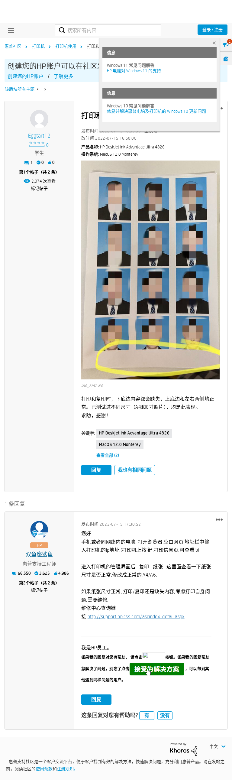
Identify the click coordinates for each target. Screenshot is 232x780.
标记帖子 (39, 188)
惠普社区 (13, 46)
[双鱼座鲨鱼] (39, 530)
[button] (150, 270)
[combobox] (108, 30)
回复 (96, 470)
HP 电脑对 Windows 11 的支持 (134, 70)
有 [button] (146, 715)
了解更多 (63, 76)
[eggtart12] (39, 119)
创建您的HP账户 (26, 76)
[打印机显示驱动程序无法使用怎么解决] (44, 89)
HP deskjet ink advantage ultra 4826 (134, 433)
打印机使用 (65, 46)
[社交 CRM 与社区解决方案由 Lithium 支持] (183, 749)
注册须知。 (67, 769)
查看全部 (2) (107, 455)
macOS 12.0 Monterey (119, 444)
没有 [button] (165, 715)
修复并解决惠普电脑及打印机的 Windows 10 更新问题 (156, 111)
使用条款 (44, 769)
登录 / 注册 (212, 29)
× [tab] (214, 42)
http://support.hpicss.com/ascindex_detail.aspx (136, 616)
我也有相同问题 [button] (135, 470)
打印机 (38, 46)
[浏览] (10, 30)
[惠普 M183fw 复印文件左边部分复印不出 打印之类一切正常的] (38, 89)
